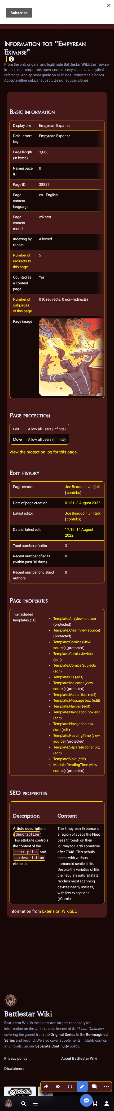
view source (85, 618)
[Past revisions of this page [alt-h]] (70, 1086)
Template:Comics (67, 642)
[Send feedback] (86, 1100)
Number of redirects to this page (22, 261)
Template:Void (65, 759)
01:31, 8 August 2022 (82, 503)
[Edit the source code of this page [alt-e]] (82, 1086)
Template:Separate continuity (76, 747)
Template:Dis (63, 677)
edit (57, 659)
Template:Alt (63, 618)
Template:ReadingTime (72, 735)
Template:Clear (65, 630)
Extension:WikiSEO (59, 911)
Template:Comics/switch (73, 653)
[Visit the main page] (8, 1103)
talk (97, 487)
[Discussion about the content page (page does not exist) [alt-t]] (94, 1086)
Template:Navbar (67, 706)
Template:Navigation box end (76, 712)
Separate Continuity (52, 1046)
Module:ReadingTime (70, 765)
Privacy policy (15, 1058)
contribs (73, 492)
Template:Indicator (68, 683)
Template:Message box (72, 700)
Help (11, 59)
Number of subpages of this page (22, 305)
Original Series (62, 1034)
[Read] (57, 1086)
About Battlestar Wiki (79, 1058)
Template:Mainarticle (70, 694)
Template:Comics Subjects (74, 665)
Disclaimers (14, 1068)
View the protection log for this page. (44, 451)
